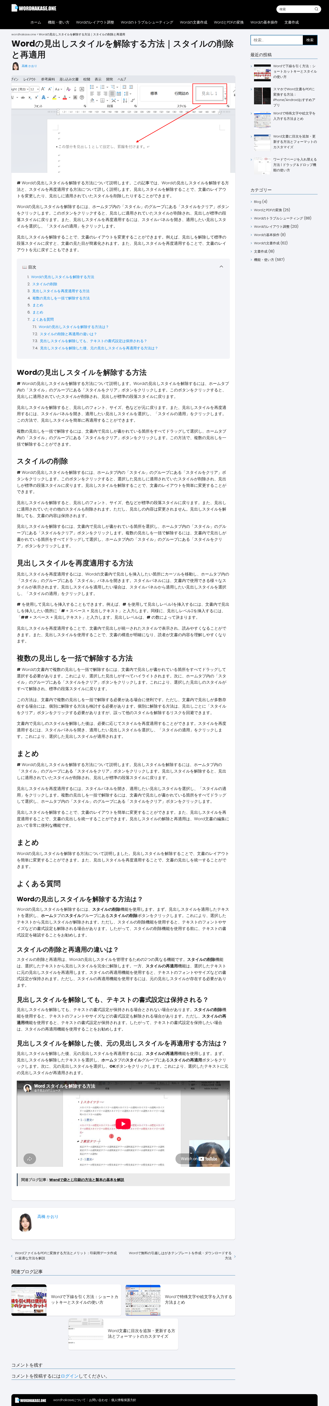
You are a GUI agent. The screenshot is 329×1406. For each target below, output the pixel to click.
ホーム (35, 22)
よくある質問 (43, 319)
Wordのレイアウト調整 (95, 22)
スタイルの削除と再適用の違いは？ (68, 334)
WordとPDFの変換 (229, 22)
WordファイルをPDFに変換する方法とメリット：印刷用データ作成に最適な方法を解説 (66, 1255)
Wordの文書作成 (193, 22)
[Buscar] (316, 9)
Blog (257, 201)
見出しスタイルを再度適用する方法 (61, 291)
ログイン (70, 1376)
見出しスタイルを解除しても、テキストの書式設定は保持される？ (93, 340)
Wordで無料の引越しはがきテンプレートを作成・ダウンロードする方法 (180, 1255)
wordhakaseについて (69, 1400)
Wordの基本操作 (264, 22)
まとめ (37, 305)
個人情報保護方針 (123, 1400)
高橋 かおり (29, 66)
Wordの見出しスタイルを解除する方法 (62, 276)
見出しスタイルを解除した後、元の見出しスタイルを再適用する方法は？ (99, 348)
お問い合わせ (98, 1400)
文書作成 (291, 22)
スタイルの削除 (44, 284)
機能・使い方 (58, 22)
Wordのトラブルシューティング (147, 22)
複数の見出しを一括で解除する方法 (61, 298)
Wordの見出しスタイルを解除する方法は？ (74, 326)
